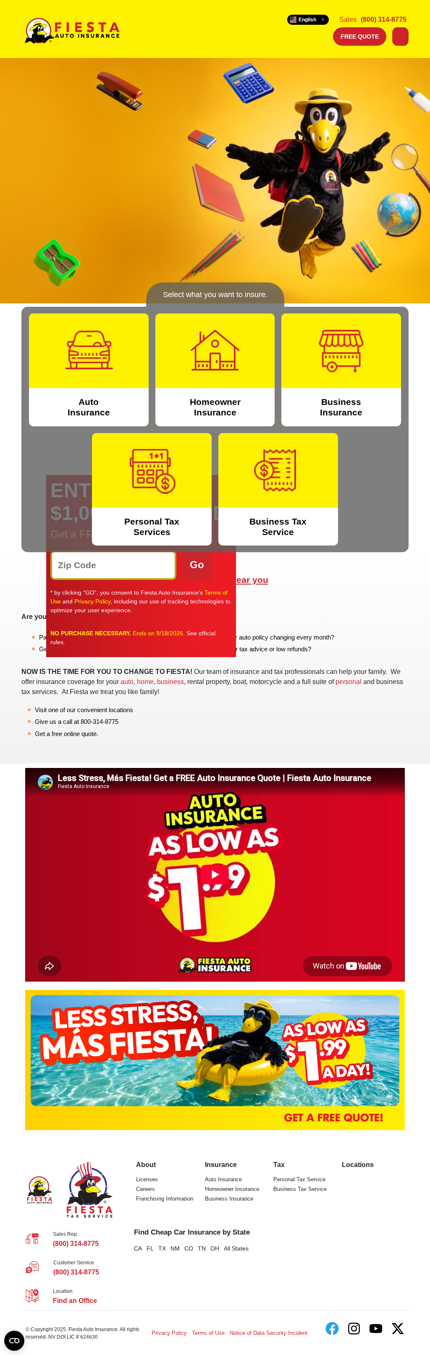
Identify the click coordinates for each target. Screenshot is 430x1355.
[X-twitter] (397, 1328)
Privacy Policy (92, 601)
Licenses (147, 1179)
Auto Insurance (223, 1179)
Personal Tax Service (299, 1179)
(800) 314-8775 (383, 19)
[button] (400, 36)
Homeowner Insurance (232, 1189)
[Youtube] (376, 1328)
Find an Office (75, 1300)
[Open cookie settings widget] (14, 1341)
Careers (145, 1189)
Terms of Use (208, 1333)
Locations (358, 1164)
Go (197, 564)
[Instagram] (354, 1328)
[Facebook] (332, 1328)
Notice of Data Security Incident (268, 1333)
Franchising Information (164, 1199)
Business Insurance (229, 1199)
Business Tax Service (300, 1189)
